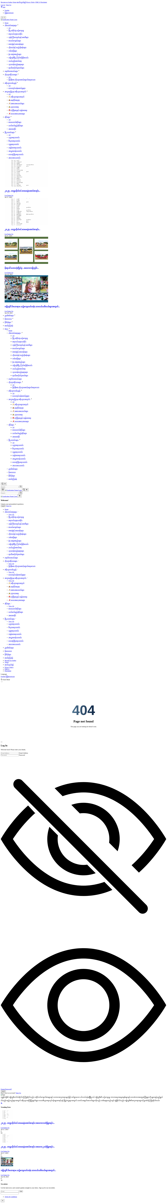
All (9, 28)
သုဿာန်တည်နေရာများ (16, 64)
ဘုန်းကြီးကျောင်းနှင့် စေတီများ (19, 37)
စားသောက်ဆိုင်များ (15, 122)
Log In (3, 5)
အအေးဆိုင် (12, 129)
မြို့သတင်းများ (10, 132)
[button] (3, 7)
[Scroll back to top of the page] (2, 1200)
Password (22, 755)
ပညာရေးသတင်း (14, 137)
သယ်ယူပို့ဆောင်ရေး (15, 61)
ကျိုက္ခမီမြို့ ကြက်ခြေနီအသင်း (19, 57)
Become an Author (6, 2)
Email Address (23, 753)
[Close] (20, 496)
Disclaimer (43, 2)
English (7, 10)
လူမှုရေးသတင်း (14, 144)
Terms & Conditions (11, 1197)
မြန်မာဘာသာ (9, 13)
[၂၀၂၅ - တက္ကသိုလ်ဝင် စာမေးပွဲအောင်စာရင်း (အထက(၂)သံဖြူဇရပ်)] (7, 1142)
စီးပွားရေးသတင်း (14, 141)
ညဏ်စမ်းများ (9, 315)
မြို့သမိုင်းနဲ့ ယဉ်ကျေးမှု (16, 30)
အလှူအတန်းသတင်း (15, 151)
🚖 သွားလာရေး (14, 107)
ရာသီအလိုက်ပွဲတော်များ (16, 68)
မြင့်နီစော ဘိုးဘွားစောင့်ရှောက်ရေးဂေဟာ (22, 79)
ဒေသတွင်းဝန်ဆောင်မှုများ (17, 88)
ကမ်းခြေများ (13, 51)
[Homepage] (9, 19)
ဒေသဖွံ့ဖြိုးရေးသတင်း (16, 154)
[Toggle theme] (3, 17)
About (14, 2)
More (6, 329)
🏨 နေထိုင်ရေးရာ (14, 100)
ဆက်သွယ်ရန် (21, 2)
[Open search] (25, 489)
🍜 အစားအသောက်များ (16, 103)
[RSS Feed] (1, 1103)
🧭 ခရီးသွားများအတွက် (16, 96)
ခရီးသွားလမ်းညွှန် (10, 83)
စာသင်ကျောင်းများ (15, 40)
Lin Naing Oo (9, 195)
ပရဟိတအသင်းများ (11, 71)
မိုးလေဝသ (8, 319)
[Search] (4, 483)
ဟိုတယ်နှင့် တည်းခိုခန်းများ (17, 47)
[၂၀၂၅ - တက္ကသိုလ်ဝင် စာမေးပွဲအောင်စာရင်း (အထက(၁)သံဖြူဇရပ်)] (7, 1118)
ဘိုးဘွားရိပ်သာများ (11, 74)
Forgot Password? (6, 1089)
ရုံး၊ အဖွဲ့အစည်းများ (15, 54)
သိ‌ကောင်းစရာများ (11, 25)
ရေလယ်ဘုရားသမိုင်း (15, 34)
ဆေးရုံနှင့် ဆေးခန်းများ (16, 44)
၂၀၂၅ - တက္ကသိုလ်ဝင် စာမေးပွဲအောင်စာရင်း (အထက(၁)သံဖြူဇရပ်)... (28, 1123)
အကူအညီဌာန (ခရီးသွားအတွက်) (15, 91)
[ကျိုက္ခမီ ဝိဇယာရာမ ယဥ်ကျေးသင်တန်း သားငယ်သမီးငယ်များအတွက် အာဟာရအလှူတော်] (7, 1166)
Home (6, 23)
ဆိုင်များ (7, 117)
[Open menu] (3, 489)
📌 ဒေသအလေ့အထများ (17, 113)
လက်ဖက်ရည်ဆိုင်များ (16, 125)
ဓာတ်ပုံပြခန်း (9, 325)
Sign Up (8, 5)
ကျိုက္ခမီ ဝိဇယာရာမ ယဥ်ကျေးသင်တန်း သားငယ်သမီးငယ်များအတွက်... (28, 1170)
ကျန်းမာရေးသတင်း (15, 147)
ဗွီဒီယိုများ (8, 322)
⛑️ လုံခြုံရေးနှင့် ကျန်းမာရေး (18, 110)
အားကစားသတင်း (14, 158)
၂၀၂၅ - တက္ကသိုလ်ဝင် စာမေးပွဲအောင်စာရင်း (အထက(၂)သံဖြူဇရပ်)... (28, 1147)
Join (21, 1191)
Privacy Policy (30, 2)
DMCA (37, 2)
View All (11, 514)
